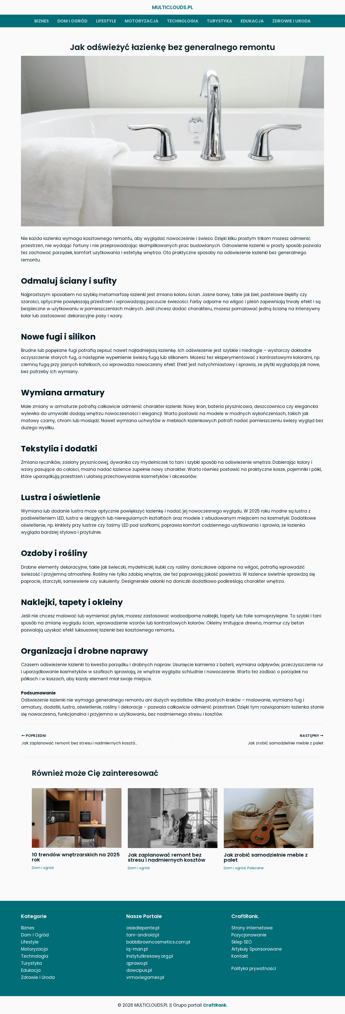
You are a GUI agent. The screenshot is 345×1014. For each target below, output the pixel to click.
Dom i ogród (72, 21)
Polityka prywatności (253, 968)
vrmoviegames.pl (145, 977)
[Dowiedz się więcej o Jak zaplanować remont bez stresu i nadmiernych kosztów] (172, 818)
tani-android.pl (142, 935)
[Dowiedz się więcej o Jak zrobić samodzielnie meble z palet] (268, 818)
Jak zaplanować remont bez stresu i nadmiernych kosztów (166, 857)
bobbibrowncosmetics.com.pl (158, 942)
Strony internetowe (252, 928)
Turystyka (219, 21)
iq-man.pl (137, 949)
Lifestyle (106, 21)
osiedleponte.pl (142, 928)
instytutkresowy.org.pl (149, 956)
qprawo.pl (136, 963)
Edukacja (252, 21)
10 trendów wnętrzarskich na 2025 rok (76, 857)
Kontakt (239, 956)
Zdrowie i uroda (291, 21)
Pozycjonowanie (248, 935)
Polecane (255, 868)
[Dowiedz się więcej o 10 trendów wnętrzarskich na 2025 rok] (76, 818)
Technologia (182, 21)
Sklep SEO (241, 942)
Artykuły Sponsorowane (256, 949)
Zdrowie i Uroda (38, 977)
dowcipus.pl (139, 970)
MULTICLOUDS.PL (172, 7)
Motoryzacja (141, 21)
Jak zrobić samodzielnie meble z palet (266, 857)
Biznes (41, 21)
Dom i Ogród (35, 935)
